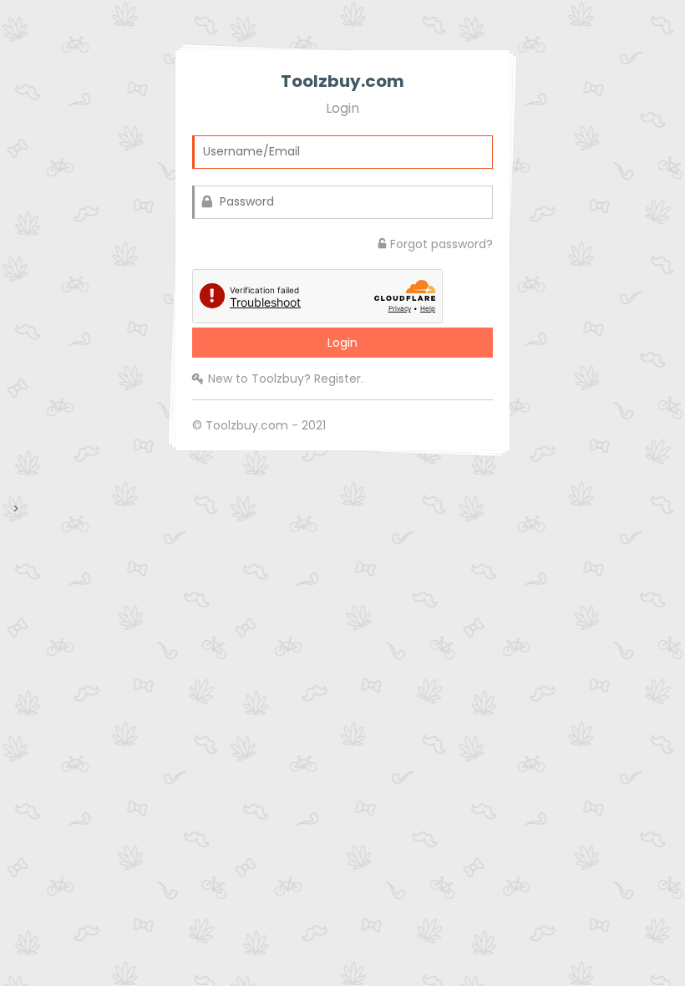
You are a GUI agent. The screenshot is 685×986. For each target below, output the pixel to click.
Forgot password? (441, 244)
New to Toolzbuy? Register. (285, 378)
